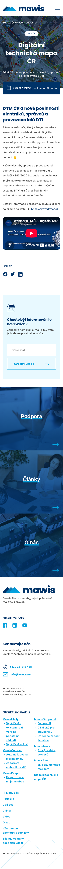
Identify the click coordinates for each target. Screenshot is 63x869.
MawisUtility (11, 719)
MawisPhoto (42, 760)
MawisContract (12, 750)
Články (7, 810)
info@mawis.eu (20, 674)
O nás (6, 822)
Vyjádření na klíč (17, 744)
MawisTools (42, 746)
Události (8, 804)
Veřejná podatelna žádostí (12, 736)
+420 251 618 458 (21, 666)
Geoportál (44, 723)
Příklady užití (11, 792)
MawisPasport (12, 773)
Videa (6, 816)
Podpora (8, 798)
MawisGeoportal (45, 719)
